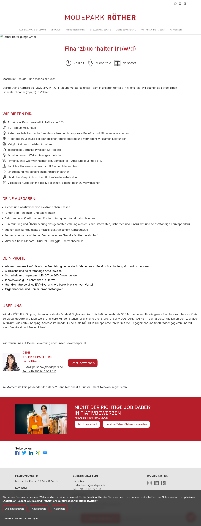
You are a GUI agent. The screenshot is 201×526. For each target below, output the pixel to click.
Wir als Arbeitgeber (153, 29)
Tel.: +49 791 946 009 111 (39, 371)
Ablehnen (59, 508)
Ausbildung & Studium (32, 29)
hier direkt (72, 387)
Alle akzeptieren (14, 508)
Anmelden (176, 29)
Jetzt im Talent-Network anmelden (126, 424)
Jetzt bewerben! (87, 424)
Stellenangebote (100, 29)
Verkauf (56, 29)
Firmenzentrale (75, 29)
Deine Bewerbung (126, 29)
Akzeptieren (39, 508)
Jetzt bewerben (83, 363)
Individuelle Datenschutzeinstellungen (20, 518)
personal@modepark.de (47, 367)
